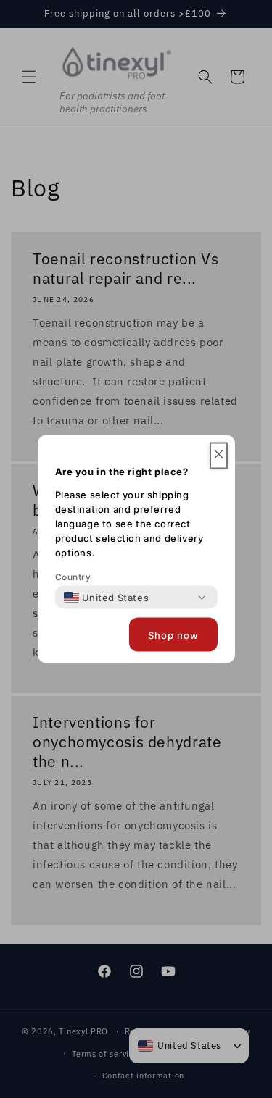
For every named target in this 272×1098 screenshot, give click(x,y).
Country (73, 576)
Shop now (173, 634)
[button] (218, 456)
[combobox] (106, 597)
